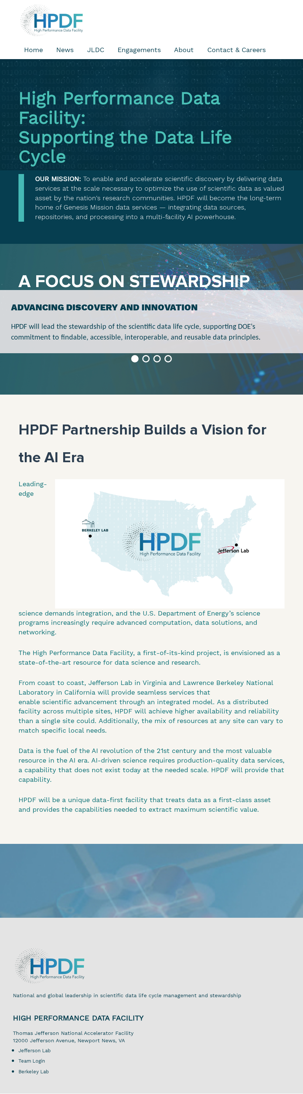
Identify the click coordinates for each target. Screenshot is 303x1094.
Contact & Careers (236, 50)
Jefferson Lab (34, 1050)
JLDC (95, 50)
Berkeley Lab (33, 1071)
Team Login (31, 1061)
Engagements (139, 50)
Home (33, 50)
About (184, 50)
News (65, 50)
